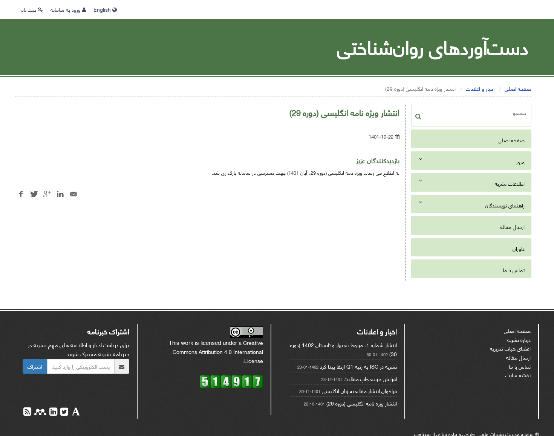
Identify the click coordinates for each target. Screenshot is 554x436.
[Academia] (75, 412)
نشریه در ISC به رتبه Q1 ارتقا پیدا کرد (358, 366)
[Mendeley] (39, 412)
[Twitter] (63, 412)
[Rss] (27, 412)
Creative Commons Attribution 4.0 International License (218, 351)
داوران (519, 248)
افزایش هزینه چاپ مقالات (370, 378)
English (102, 9)
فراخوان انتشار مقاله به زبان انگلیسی (359, 390)
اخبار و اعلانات (480, 88)
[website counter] (231, 380)
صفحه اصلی (518, 88)
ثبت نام (29, 9)
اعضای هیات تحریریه (510, 348)
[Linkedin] (52, 412)
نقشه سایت (518, 375)
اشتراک (35, 366)
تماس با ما (514, 269)
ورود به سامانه (66, 9)
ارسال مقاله (512, 226)
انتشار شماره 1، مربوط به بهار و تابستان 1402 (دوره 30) (343, 349)
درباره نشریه (519, 339)
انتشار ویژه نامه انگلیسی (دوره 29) (361, 403)
